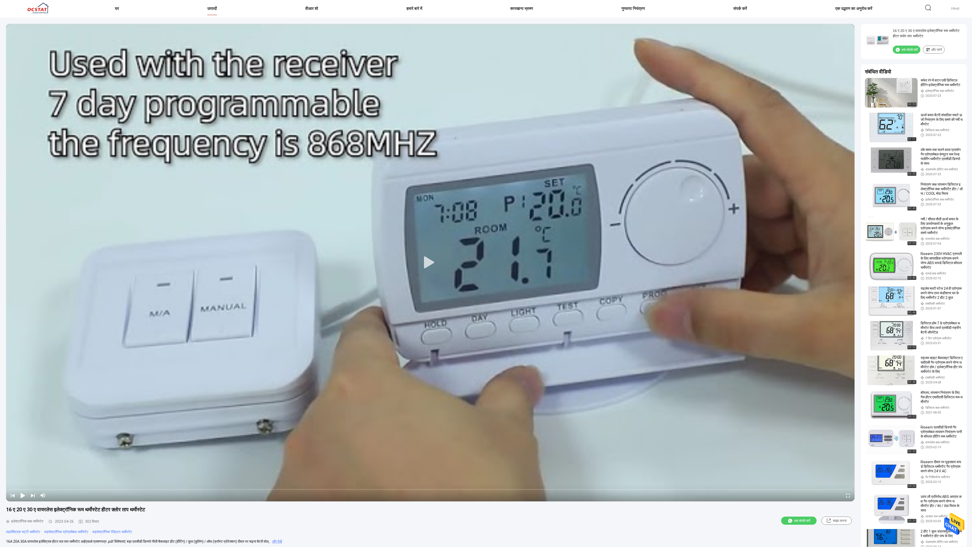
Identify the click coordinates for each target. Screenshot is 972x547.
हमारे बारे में (414, 8)
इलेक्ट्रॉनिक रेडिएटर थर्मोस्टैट (113, 532)
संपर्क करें (740, 8)
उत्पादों (212, 8)
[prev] (13, 495)
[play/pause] (23, 495)
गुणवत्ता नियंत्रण (633, 8)
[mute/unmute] (43, 495)
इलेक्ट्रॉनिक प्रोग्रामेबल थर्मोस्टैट (67, 532)
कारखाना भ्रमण (521, 8)
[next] (33, 495)
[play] (430, 262)
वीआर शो (311, 8)
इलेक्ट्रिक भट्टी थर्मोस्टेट (24, 532)
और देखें (277, 541)
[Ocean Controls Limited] (37, 9)
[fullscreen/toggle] (848, 495)
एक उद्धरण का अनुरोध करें (853, 8)
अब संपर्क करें (802, 521)
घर (117, 8)
